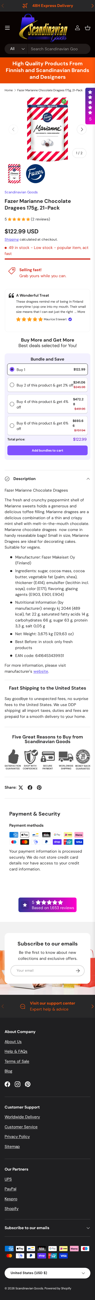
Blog (8, 1071)
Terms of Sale (17, 1061)
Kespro (11, 1198)
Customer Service (21, 1126)
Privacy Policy (17, 1136)
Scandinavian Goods (21, 192)
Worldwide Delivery (22, 1116)
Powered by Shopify (58, 1288)
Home (9, 90)
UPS (8, 1179)
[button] (88, 28)
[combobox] (47, 49)
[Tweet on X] (20, 787)
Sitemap (12, 1146)
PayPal (10, 1188)
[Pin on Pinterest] (39, 787)
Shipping (12, 239)
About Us (13, 1041)
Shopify (11, 1208)
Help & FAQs (16, 1051)
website (40, 671)
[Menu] (7, 28)
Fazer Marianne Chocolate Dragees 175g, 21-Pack (50, 90)
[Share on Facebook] (30, 787)
